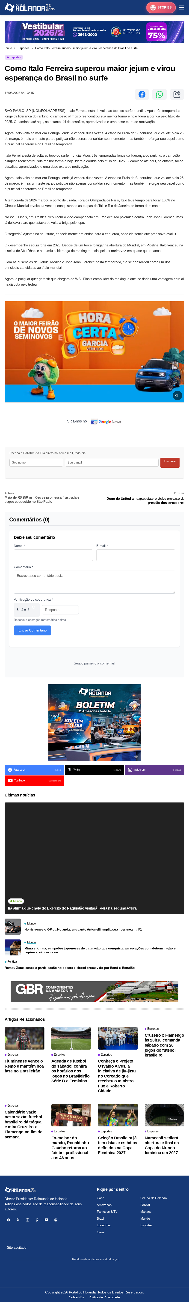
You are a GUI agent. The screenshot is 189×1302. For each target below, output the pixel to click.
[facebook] (9, 1220)
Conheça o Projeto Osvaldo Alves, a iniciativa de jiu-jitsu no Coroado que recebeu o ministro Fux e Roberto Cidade (117, 1076)
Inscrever (170, 461)
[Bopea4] (30, 7)
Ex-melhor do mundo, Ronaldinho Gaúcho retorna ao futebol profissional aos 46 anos (70, 1148)
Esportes (24, 48)
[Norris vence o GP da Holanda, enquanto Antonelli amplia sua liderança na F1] (13, 927)
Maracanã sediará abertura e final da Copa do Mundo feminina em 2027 (162, 1145)
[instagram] (28, 1220)
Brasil (100, 1218)
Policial (145, 1205)
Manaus (145, 1211)
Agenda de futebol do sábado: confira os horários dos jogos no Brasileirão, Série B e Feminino (71, 1071)
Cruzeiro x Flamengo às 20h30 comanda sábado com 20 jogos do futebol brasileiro (164, 1045)
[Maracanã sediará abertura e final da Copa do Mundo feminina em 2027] (165, 1115)
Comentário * (23, 567)
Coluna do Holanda (153, 1198)
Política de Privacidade (104, 1297)
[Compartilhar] (177, 94)
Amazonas (104, 1205)
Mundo (145, 1218)
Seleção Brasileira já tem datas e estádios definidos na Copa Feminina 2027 (117, 1145)
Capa (100, 1198)
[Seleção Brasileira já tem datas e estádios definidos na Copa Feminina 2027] (118, 1115)
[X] (18, 1220)
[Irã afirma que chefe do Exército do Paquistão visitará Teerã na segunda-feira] (94, 858)
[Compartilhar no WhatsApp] (159, 94)
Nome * (19, 546)
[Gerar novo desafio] (33, 610)
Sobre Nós (76, 1297)
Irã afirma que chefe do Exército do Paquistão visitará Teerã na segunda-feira (72, 908)
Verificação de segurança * (33, 599)
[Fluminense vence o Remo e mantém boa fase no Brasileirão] (24, 1038)
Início (8, 48)
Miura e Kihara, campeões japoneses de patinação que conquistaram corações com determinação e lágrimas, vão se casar (99, 950)
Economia (104, 1225)
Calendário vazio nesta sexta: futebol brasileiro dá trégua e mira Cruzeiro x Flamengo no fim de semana (23, 1124)
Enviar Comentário (32, 630)
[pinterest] (37, 1220)
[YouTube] (46, 1220)
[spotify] (56, 1220)
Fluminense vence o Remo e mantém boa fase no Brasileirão (24, 1066)
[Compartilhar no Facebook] (142, 94)
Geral (100, 1232)
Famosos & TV (107, 1211)
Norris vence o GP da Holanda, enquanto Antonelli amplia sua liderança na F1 (83, 929)
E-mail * (102, 546)
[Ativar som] (177, 395)
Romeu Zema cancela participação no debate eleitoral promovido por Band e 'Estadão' (70, 968)
